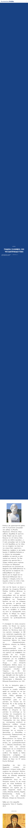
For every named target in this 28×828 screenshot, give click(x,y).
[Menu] (26, 1)
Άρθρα (14, 246)
